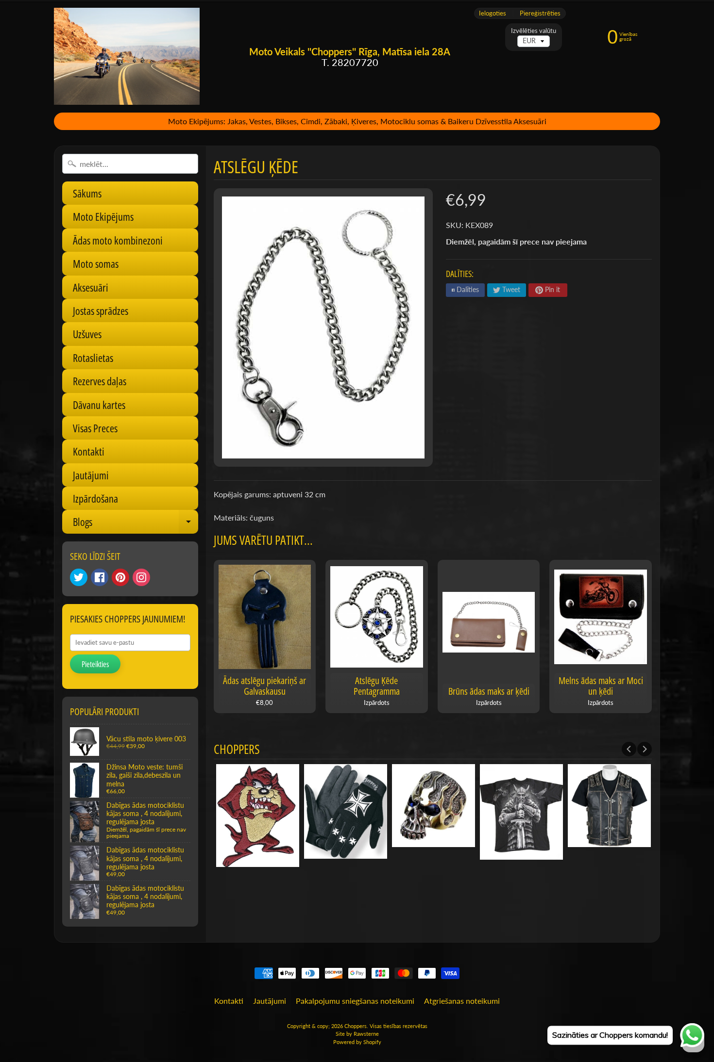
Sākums (87, 193)
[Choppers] (127, 56)
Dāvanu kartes (99, 404)
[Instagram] (141, 577)
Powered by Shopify (357, 1042)
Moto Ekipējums (103, 216)
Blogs (135, 523)
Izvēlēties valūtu (533, 30)
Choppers (355, 1026)
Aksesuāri (90, 287)
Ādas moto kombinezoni (118, 240)
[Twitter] (78, 577)
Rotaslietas (93, 357)
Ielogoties (492, 13)
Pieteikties (95, 664)
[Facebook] (99, 577)
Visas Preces (95, 428)
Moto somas (96, 263)
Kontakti (88, 451)
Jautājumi (91, 475)
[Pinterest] (120, 577)
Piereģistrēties (540, 13)
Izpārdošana (95, 498)
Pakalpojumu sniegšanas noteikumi (355, 1000)
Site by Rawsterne (357, 1033)
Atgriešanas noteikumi (462, 1000)
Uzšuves (87, 334)
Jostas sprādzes (100, 310)
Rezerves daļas (99, 381)
